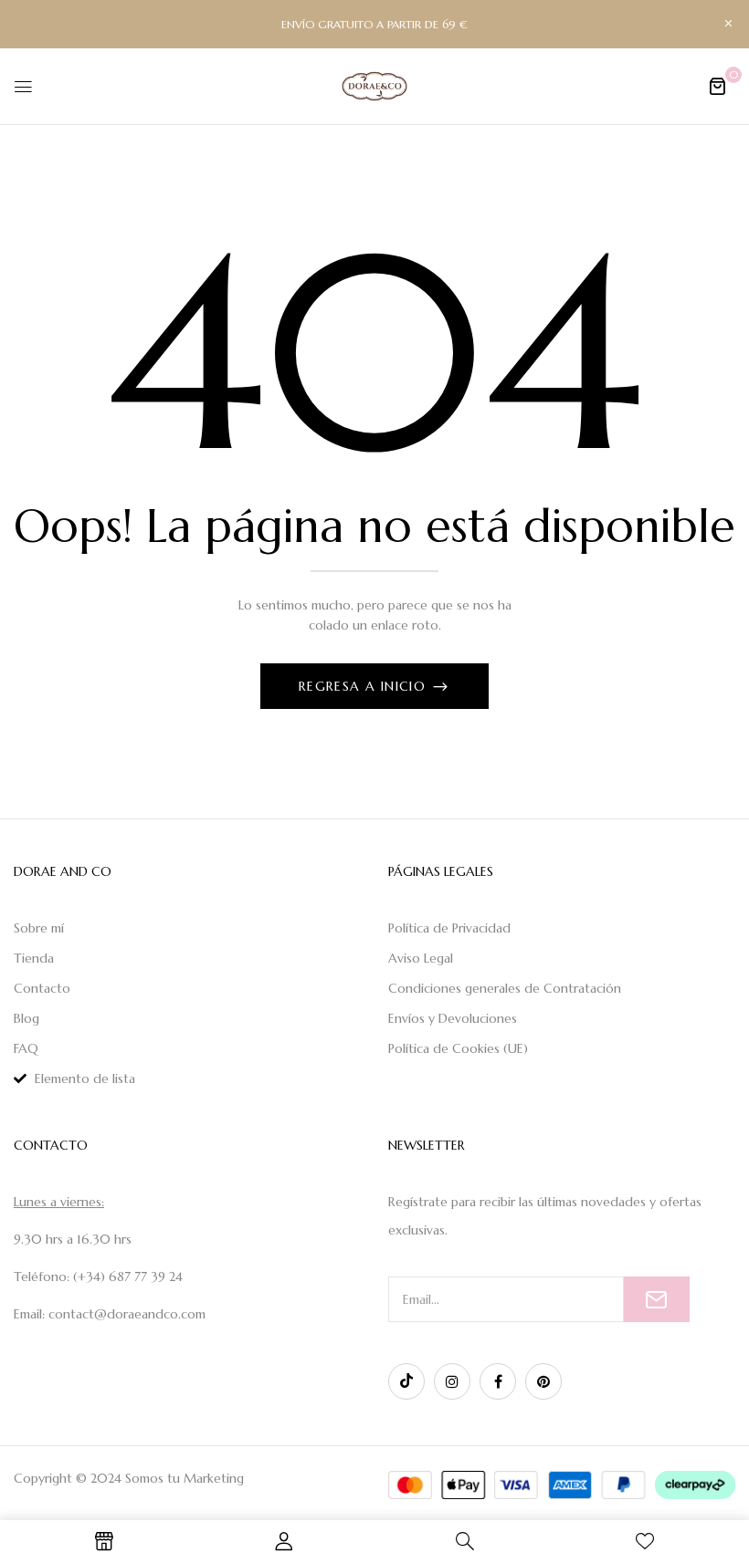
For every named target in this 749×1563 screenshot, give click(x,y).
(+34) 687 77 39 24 (128, 1276)
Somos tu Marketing (184, 1478)
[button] (717, 86)
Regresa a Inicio (365, 686)
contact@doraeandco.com (127, 1314)
